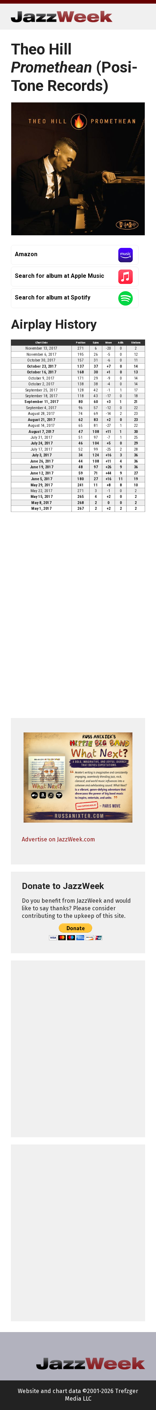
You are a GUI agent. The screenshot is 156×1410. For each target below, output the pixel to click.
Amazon (26, 254)
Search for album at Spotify (52, 297)
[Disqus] (78, 618)
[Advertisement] (78, 1048)
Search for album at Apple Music (59, 275)
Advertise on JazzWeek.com (58, 839)
